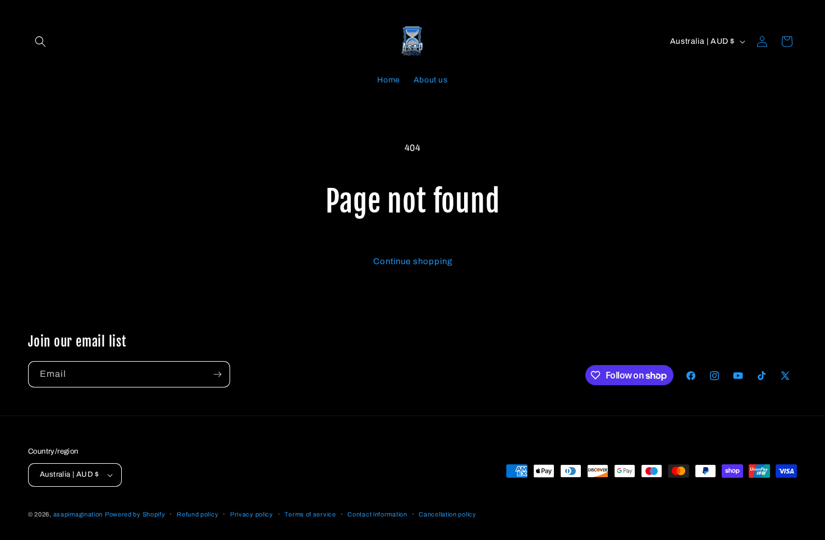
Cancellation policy (447, 514)
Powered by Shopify (135, 514)
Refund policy (197, 514)
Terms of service (310, 514)
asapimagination (78, 514)
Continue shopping (412, 261)
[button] (40, 41)
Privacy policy (251, 514)
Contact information (377, 514)
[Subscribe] (217, 374)
